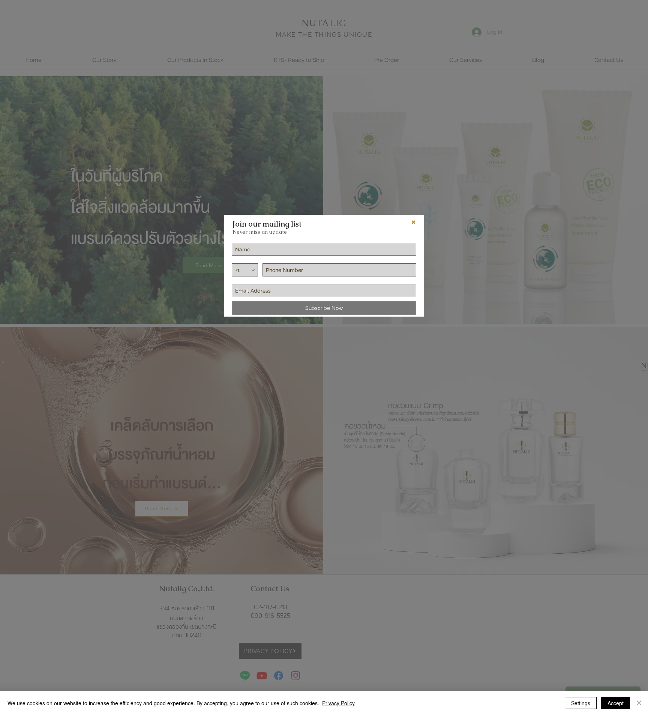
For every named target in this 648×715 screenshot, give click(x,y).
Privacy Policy (338, 703)
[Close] (639, 703)
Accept (616, 703)
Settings (580, 703)
